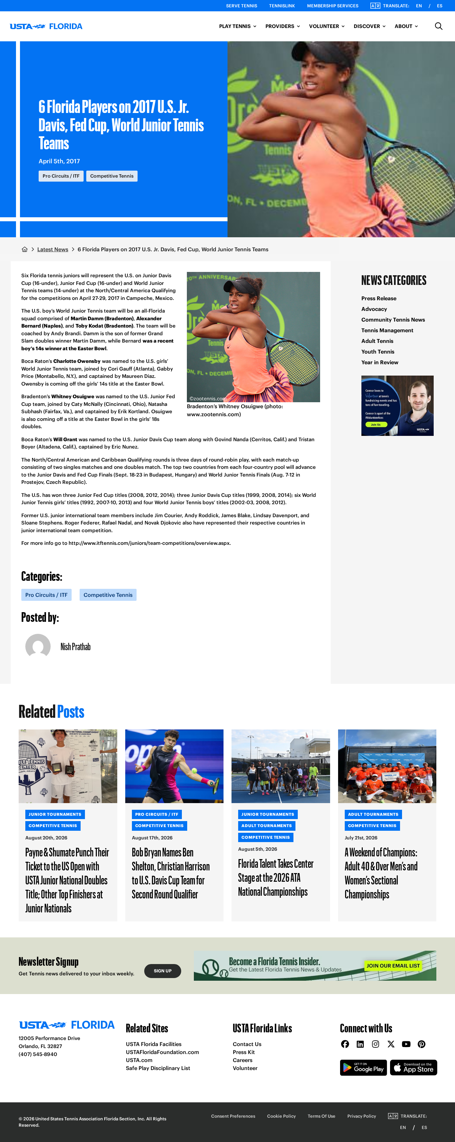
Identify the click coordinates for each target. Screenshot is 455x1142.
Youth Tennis (377, 351)
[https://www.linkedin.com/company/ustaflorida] (360, 1044)
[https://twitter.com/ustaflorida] (391, 1044)
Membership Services (332, 6)
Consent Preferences (233, 1116)
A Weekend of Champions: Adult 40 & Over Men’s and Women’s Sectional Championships (381, 873)
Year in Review (379, 362)
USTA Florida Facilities (154, 1044)
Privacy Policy (361, 1116)
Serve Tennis (241, 6)
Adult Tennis (377, 341)
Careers (242, 1060)
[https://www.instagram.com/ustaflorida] (376, 1044)
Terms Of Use (321, 1116)
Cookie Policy (281, 1116)
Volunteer (245, 1068)
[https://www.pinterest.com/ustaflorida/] (422, 1044)
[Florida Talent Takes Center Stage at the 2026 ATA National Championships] (280, 766)
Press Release (378, 298)
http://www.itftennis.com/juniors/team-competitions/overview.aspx (149, 543)
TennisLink (282, 6)
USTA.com (139, 1060)
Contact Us (247, 1044)
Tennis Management (387, 330)
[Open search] (439, 26)
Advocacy (374, 309)
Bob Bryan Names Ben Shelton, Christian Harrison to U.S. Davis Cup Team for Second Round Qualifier (171, 873)
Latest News (52, 249)
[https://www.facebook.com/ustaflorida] (345, 1044)
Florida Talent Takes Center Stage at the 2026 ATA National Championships (276, 877)
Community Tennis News (393, 319)
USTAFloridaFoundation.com (162, 1052)
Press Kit (244, 1052)
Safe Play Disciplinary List (158, 1068)
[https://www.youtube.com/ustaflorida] (406, 1044)
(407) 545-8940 (38, 1054)
